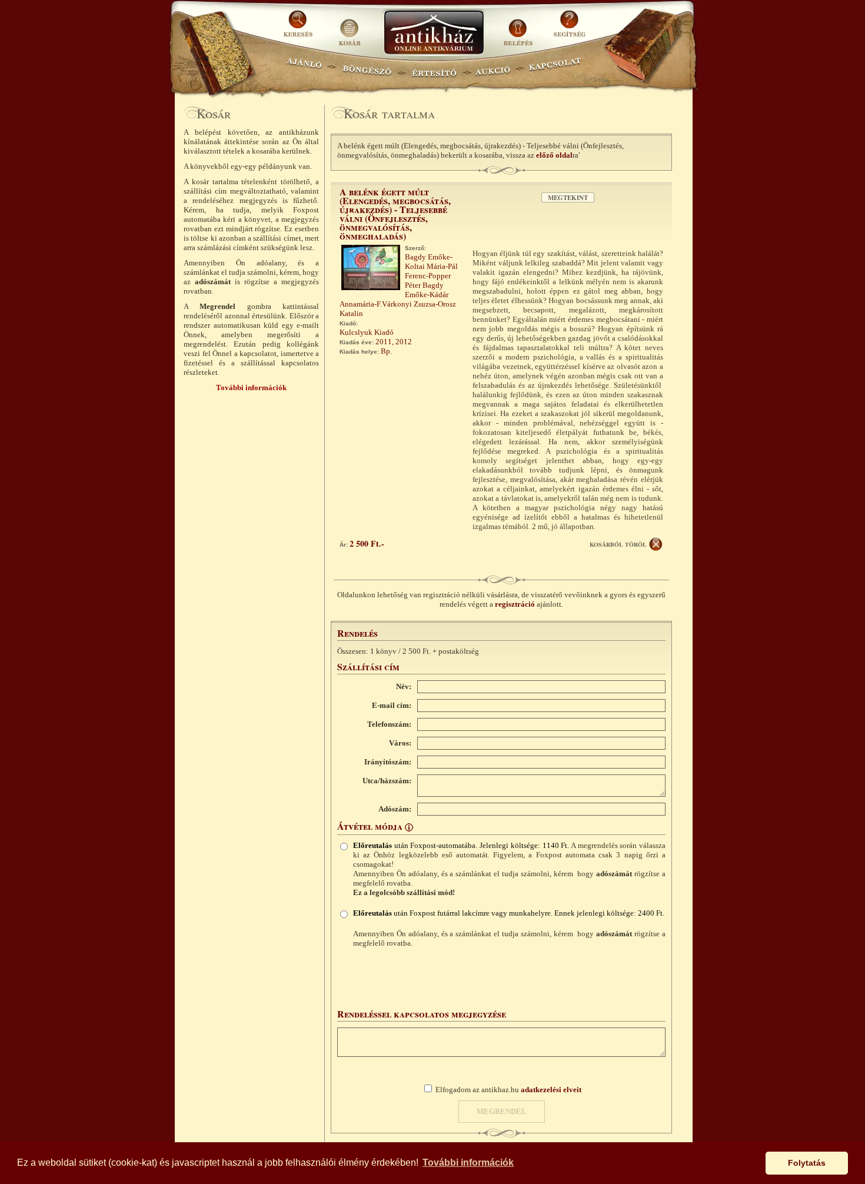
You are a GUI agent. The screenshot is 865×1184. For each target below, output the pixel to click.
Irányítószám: (387, 761)
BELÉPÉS (519, 28)
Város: (400, 743)
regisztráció (515, 604)
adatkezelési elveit (551, 1089)
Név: (403, 686)
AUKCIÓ (492, 68)
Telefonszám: (389, 724)
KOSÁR (349, 28)
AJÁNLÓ (304, 68)
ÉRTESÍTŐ (433, 68)
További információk (251, 387)
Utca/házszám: (386, 780)
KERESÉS (299, 28)
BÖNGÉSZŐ (367, 68)
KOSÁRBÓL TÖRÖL (618, 544)
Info (409, 827)
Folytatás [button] (807, 1163)
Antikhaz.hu (433, 33)
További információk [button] (468, 1163)
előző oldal (554, 155)
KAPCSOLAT (555, 68)
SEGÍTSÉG (569, 28)
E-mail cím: (391, 705)
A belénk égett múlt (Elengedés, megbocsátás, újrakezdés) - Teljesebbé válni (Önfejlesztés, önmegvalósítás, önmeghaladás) (395, 213)
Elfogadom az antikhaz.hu (508, 1089)
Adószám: (394, 808)
